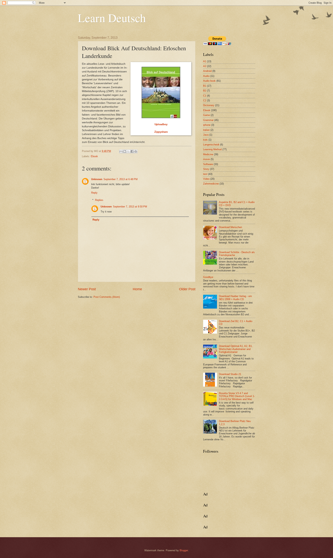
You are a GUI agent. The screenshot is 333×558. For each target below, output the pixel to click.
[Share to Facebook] (132, 151)
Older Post (187, 289)
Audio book (209, 80)
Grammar (208, 120)
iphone (206, 124)
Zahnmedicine (211, 183)
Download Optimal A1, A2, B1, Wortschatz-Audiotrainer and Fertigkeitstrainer (236, 349)
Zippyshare (161, 131)
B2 (204, 90)
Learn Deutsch (112, 17)
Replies (99, 200)
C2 (204, 100)
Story (206, 169)
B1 (204, 85)
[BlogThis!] (125, 151)
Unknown (96, 179)
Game (206, 115)
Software (208, 164)
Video (206, 178)
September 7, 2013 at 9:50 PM (130, 206)
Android (207, 71)
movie (206, 159)
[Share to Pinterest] (136, 151)
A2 (204, 66)
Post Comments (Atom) (106, 296)
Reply (94, 192)
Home (137, 289)
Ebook (94, 156)
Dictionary (208, 105)
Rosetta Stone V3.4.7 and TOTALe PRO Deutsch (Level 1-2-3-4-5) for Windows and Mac (237, 396)
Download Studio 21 (230, 374)
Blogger (184, 550)
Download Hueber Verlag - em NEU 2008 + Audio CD (235, 297)
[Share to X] (128, 151)
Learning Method (212, 149)
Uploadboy (161, 124)
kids (205, 139)
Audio (206, 76)
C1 (204, 95)
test (205, 174)
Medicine (208, 154)
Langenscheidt (211, 144)
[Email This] (121, 151)
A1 (204, 61)
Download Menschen (230, 227)
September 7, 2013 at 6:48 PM (120, 179)
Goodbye (208, 277)
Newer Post (87, 289)
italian (206, 129)
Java (206, 134)
